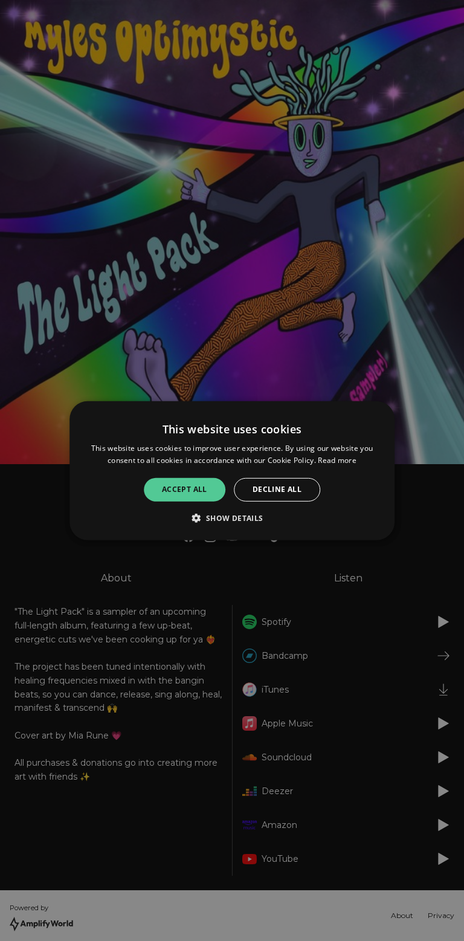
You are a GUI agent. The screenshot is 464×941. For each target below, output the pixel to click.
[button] (232, 518)
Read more (337, 460)
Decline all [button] (277, 489)
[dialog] (232, 470)
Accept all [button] (184, 489)
